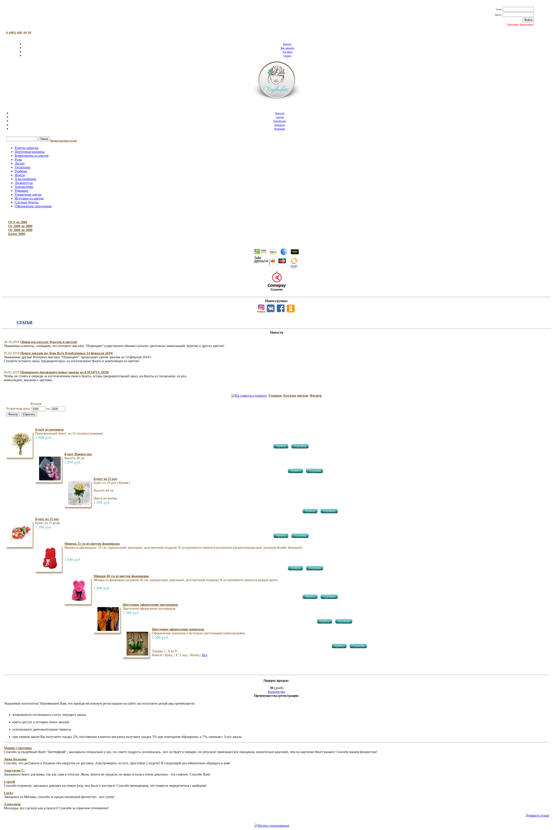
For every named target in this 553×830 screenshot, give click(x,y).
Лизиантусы (24, 183)
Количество (276, 692)
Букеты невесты (26, 148)
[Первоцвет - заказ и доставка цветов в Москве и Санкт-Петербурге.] (276, 82)
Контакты (280, 124)
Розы (18, 159)
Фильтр (316, 395)
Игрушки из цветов (29, 198)
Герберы (21, 171)
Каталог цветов (295, 395)
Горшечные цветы (28, 194)
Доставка (287, 51)
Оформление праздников (33, 206)
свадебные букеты (460, 826)
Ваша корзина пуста (63, 140)
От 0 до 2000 (17, 222)
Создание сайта (433, 821)
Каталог (287, 44)
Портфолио (279, 121)
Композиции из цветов (32, 155)
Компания (279, 128)
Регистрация (512, 24)
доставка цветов (442, 826)
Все (204, 655)
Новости (279, 113)
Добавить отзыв (537, 815)
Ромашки (21, 190)
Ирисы (20, 175)
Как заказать (287, 48)
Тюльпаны (22, 167)
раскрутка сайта (449, 821)
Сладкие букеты (26, 202)
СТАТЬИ (24, 322)
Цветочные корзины (30, 152)
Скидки (280, 117)
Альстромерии (25, 179)
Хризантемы (24, 187)
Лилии (20, 163)
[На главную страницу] (249, 395)
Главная (275, 395)
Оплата (287, 55)
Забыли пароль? (527, 24)
